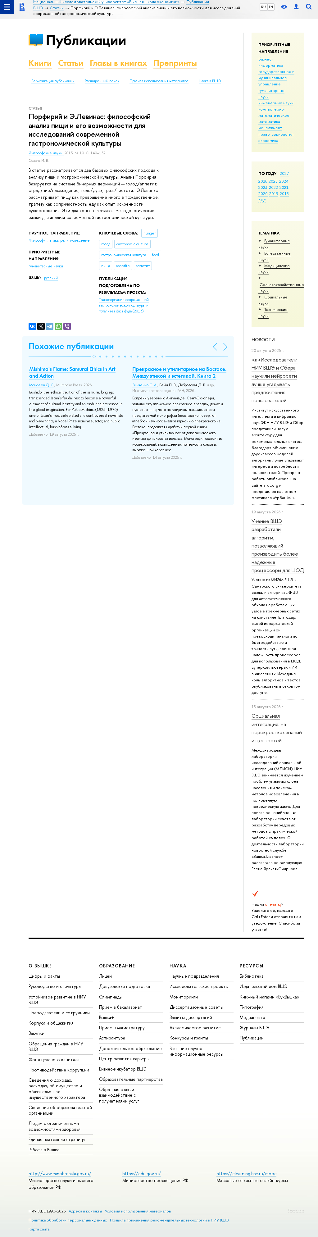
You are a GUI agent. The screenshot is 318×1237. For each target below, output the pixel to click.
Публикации (86, 39)
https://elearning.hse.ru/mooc (246, 1173)
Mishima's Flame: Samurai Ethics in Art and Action (72, 372)
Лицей (105, 976)
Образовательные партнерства (131, 1079)
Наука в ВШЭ (210, 81)
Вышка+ (106, 1017)
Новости (263, 339)
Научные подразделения (194, 976)
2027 (284, 173)
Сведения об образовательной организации (60, 1110)
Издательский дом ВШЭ (264, 986)
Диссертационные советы (196, 1007)
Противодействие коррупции (59, 1070)
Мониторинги (184, 997)
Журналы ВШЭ (254, 1027)
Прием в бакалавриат (120, 1007)
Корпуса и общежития (51, 1023)
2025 (273, 181)
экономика (268, 140)
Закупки (36, 1033)
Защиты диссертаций (191, 1017)
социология (282, 134)
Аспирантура (112, 1038)
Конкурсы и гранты (189, 1038)
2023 (262, 187)
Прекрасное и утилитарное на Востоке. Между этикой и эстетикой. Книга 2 (179, 372)
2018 (284, 193)
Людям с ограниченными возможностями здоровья (54, 1126)
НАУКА (178, 966)
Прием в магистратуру (122, 1027)
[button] (94, 356)
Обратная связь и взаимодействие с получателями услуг (119, 1094)
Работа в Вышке (44, 1150)
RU (263, 7)
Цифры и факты (44, 976)
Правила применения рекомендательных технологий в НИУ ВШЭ (169, 1220)
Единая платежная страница (57, 1139)
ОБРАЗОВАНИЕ (117, 966)
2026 (262, 181)
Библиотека (252, 976)
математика (269, 121)
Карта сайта (39, 1229)
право (264, 134)
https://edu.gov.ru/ (141, 1173)
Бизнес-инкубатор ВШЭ (123, 1069)
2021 (283, 187)
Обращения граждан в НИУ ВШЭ (56, 1046)
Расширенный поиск (102, 81)
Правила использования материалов (159, 81)
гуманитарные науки (46, 266)
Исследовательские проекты (199, 986)
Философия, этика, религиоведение (59, 240)
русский (51, 277)
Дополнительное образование (130, 1048)
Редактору (296, 1210)
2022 (273, 187)
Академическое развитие (195, 1027)
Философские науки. (46, 153)
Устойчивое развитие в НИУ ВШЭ (57, 999)
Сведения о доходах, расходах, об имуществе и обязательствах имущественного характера (57, 1088)
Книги (40, 62)
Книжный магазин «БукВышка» (269, 997)
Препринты (175, 62)
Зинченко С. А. (144, 385)
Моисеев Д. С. (41, 385)
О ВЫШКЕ (40, 966)
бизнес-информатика (270, 62)
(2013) (124, 305)
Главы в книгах (118, 62)
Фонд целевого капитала (54, 1059)
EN (271, 7)
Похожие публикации (71, 346)
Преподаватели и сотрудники (59, 1013)
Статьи (71, 62)
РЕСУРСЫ (251, 966)
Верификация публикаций (53, 81)
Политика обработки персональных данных (68, 1220)
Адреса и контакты (85, 1211)
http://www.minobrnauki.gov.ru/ (60, 1173)
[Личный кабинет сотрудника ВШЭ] (296, 7)
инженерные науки (275, 103)
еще (262, 199)
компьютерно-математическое (273, 112)
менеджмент (270, 127)
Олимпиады (110, 997)
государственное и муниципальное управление (276, 78)
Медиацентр (252, 1017)
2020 (263, 193)
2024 (283, 181)
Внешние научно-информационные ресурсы (196, 1051)
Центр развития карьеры (124, 1059)
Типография (252, 1007)
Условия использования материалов (138, 1211)
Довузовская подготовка (124, 986)
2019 (273, 193)
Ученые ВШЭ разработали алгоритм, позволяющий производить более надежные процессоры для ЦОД (278, 545)
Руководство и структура (55, 986)
